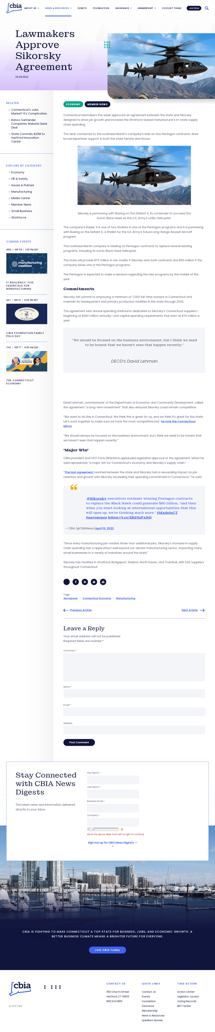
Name (67, 686)
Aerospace (70, 598)
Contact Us (149, 992)
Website (67, 723)
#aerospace (96, 517)
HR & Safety (19, 179)
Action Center (186, 992)
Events (82, 8)
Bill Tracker (184, 1006)
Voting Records (186, 1001)
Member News (21, 204)
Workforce (18, 217)
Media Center (20, 198)
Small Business (21, 211)
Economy (17, 172)
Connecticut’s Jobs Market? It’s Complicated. (29, 111)
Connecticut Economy (96, 598)
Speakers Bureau (152, 1020)
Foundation (101, 8)
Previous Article (81, 610)
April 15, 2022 (104, 528)
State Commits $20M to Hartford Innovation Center (28, 137)
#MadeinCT (167, 513)
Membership (145, 8)
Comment (70, 650)
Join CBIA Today (107, 950)
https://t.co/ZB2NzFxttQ (130, 517)
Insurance (122, 8)
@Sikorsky (96, 498)
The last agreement (79, 472)
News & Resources (57, 8)
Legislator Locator (188, 996)
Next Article (190, 610)
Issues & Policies (22, 185)
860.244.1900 (114, 1001)
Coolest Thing (171, 8)
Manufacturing (125, 598)
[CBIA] (14, 8)
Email (67, 705)
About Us (30, 8)
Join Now (194, 8)
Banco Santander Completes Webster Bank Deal (29, 123)
